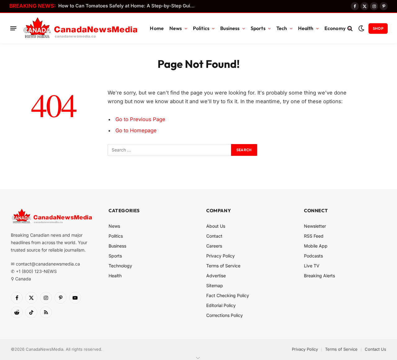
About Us (215, 226)
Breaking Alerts (319, 275)
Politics (201, 28)
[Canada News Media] (80, 28)
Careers (214, 245)
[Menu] (13, 28)
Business (229, 28)
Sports (258, 28)
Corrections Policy (224, 315)
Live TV (311, 265)
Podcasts (313, 255)
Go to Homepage (136, 130)
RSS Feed (313, 236)
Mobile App (316, 245)
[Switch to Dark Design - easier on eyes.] (361, 28)
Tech (281, 28)
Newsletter (315, 226)
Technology (120, 265)
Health (306, 28)
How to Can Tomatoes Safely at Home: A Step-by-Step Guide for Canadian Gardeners (128, 6)
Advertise (216, 275)
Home (157, 28)
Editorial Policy (221, 305)
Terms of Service (223, 265)
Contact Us (375, 349)
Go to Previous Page (140, 119)
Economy (335, 28)
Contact (214, 236)
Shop (378, 28)
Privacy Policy (220, 255)
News (175, 28)
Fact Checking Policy (227, 295)
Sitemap (214, 285)
